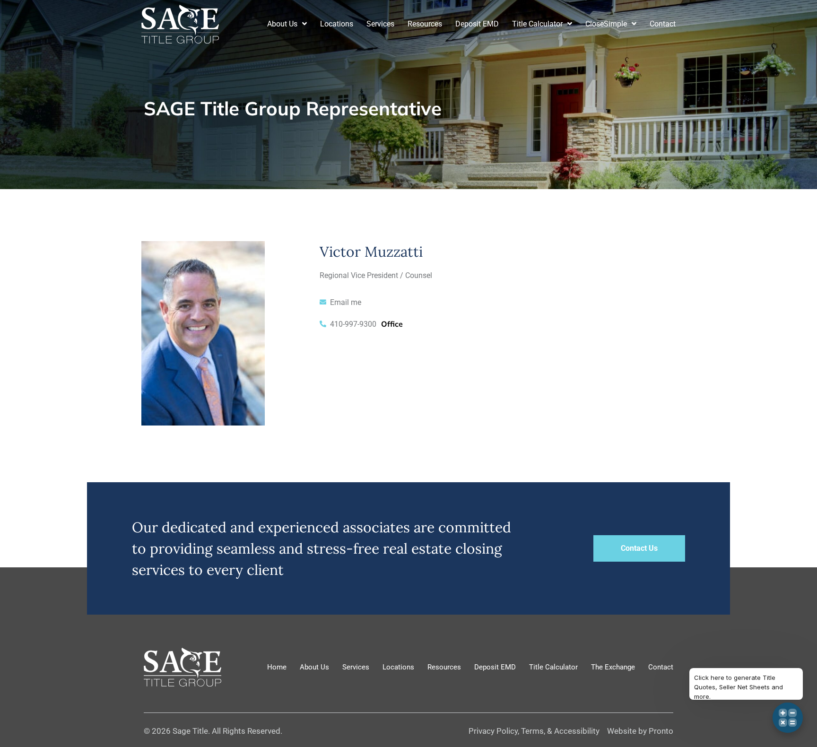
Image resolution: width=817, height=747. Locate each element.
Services (380, 23)
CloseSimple (606, 23)
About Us (282, 23)
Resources (425, 23)
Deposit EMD (477, 23)
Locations (336, 23)
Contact (663, 23)
